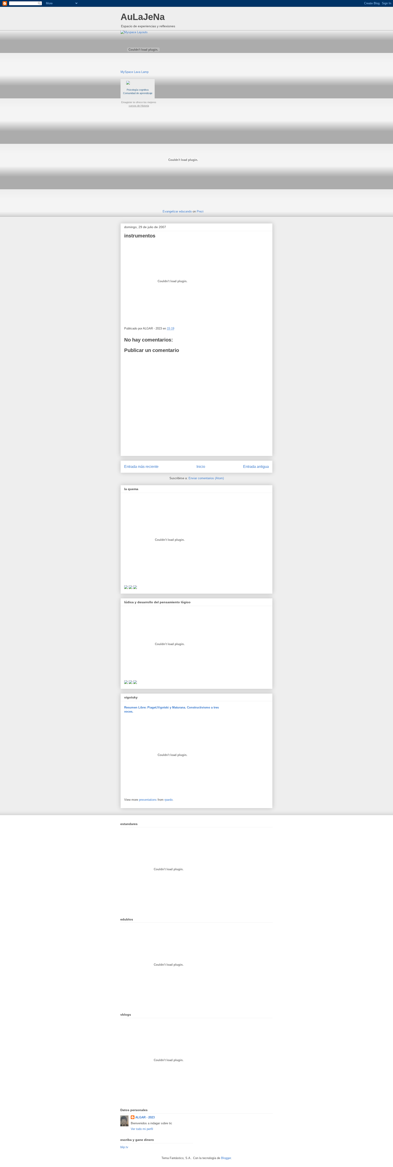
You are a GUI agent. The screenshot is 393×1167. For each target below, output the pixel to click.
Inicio (200, 467)
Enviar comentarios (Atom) (206, 478)
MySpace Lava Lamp (135, 72)
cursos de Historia (139, 105)
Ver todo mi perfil (142, 1129)
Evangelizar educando (177, 211)
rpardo (168, 799)
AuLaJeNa (143, 17)
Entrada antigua (256, 467)
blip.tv (124, 1147)
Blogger (226, 1158)
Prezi (200, 211)
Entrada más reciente (141, 467)
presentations (148, 799)
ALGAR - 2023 (145, 1117)
